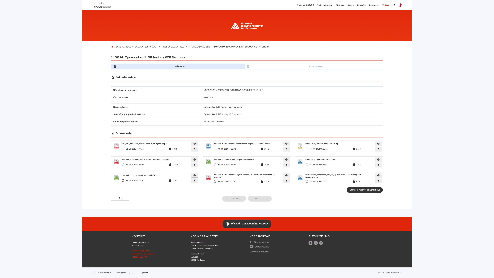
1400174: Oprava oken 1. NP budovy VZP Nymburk (242, 47)
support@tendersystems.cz (143, 254)
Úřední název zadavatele (125, 90)
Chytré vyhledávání (305, 5)
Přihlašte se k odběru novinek (247, 224)
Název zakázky (120, 107)
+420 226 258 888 (139, 257)
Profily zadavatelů (324, 5)
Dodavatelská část (146, 47)
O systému (144, 273)
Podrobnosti (285, 66)
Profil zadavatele (199, 47)
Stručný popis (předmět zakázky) (129, 114)
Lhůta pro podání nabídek (126, 122)
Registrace (374, 5)
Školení (351, 5)
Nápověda (361, 5)
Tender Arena (122, 47)
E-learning (340, 5)
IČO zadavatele (120, 97)
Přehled (149, 66)
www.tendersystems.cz (141, 251)
